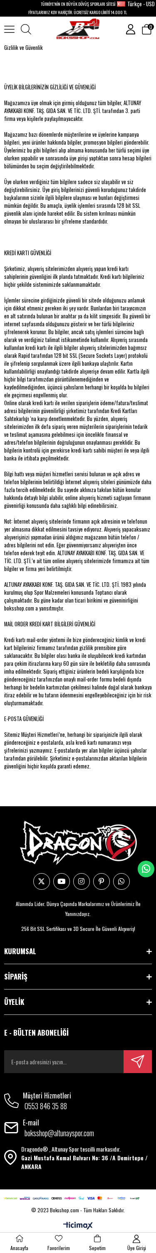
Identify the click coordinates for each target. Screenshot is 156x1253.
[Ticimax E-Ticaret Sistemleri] (78, 1226)
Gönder (138, 1061)
